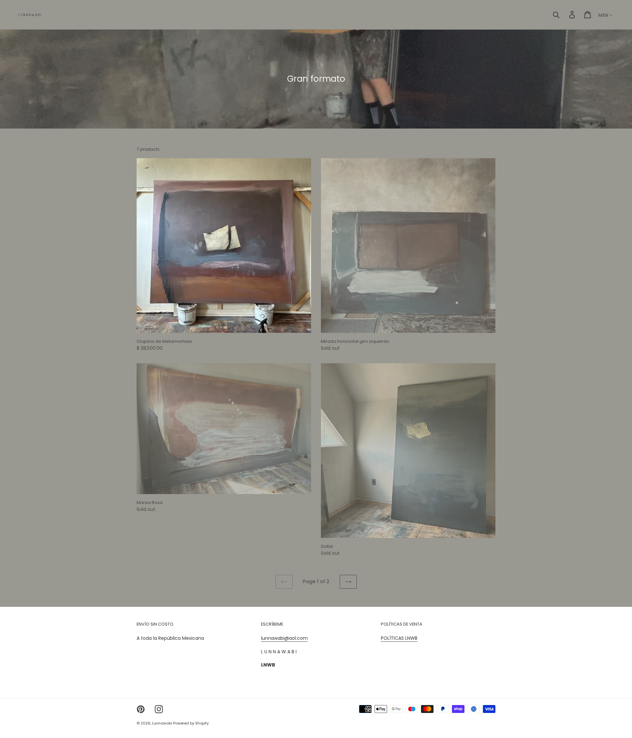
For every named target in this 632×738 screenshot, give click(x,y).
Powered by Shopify (191, 723)
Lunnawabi (162, 723)
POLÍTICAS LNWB (399, 638)
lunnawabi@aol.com (284, 638)
